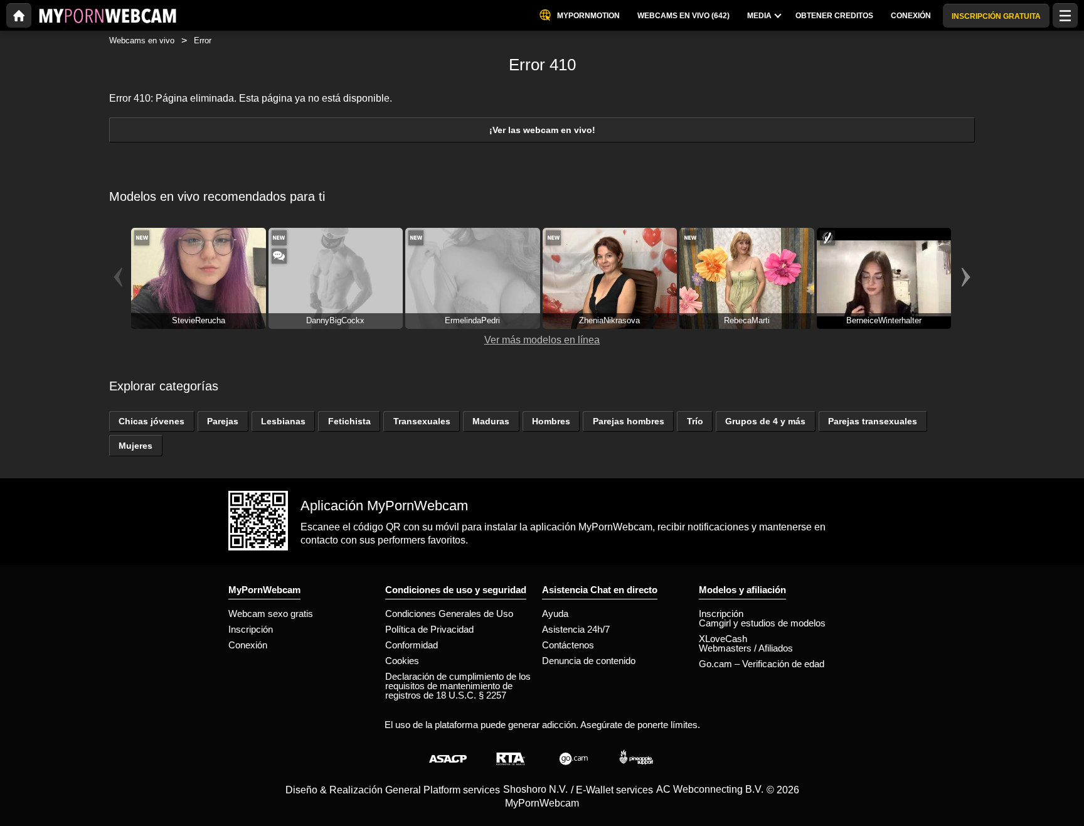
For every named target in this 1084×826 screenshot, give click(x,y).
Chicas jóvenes (151, 421)
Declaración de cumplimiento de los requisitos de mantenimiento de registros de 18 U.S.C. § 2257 (458, 685)
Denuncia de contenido (588, 660)
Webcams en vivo (141, 40)
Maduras (490, 421)
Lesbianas (283, 421)
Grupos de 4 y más (765, 421)
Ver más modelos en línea (542, 340)
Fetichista (349, 421)
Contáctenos (568, 645)
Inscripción (250, 629)
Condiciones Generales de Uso (449, 613)
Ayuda (555, 613)
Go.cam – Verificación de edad (761, 663)
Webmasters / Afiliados (746, 648)
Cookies (402, 660)
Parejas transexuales (872, 421)
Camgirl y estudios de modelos (762, 623)
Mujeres (135, 446)
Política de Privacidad (429, 629)
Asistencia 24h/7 (576, 629)
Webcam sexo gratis (270, 613)
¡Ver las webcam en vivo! (542, 130)
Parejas (222, 421)
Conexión (247, 645)
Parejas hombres (628, 421)
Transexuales (421, 421)
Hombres (551, 421)
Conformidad (411, 645)
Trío (695, 421)
